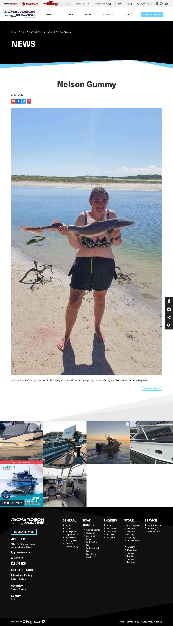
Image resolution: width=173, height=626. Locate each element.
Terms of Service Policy (72, 545)
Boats (49, 14)
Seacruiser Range (91, 537)
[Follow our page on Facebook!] (156, 3)
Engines (110, 520)
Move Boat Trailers (132, 551)
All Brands (131, 546)
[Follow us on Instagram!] (18, 564)
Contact (69, 528)
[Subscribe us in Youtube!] (24, 564)
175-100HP (112, 531)
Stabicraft (90, 532)
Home (13, 31)
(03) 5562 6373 (23, 552)
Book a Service (24, 532)
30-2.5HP (111, 537)
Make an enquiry (152, 14)
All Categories (133, 525)
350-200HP (112, 528)
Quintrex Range (93, 529)
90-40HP (110, 534)
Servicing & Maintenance (154, 530)
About (67, 3)
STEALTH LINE (113, 525)
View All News (151, 388)
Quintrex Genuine (131, 530)
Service (151, 520)
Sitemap (158, 621)
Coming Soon (92, 557)
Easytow (131, 562)
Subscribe (18, 557)
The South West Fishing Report (42, 31)
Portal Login (71, 537)
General (69, 520)
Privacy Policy (72, 540)
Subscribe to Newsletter (98, 3)
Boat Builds (91, 554)
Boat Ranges (89, 522)
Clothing (131, 537)
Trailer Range (133, 540)
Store (126, 14)
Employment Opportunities (72, 533)
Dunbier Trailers (131, 557)
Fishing (88, 14)
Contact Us (79, 3)
